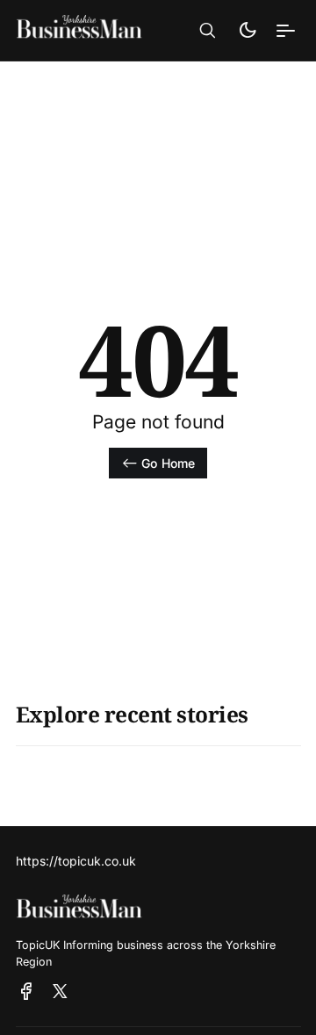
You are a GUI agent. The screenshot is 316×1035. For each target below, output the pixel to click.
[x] (60, 992)
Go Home (168, 463)
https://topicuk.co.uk (76, 860)
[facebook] (26, 992)
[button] (207, 31)
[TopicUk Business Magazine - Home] (86, 30)
